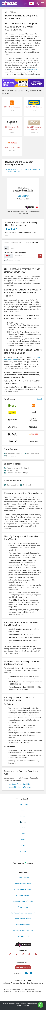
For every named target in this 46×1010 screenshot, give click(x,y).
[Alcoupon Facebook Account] (23, 954)
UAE (23, 810)
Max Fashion (34, 132)
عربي (25, 3)
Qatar (23, 834)
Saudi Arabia (23, 804)
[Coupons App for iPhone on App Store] (31, 973)
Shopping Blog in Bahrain (23, 889)
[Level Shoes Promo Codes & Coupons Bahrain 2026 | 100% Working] (33, 412)
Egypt (23, 839)
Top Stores (9, 399)
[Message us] (40, 1005)
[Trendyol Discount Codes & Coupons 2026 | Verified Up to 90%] (33, 427)
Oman (23, 828)
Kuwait (23, 816)
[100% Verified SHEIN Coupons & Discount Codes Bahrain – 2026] (12, 441)
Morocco (23, 851)
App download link (23, 967)
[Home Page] (9, 3)
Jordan (23, 845)
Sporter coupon (23, 936)
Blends (12, 132)
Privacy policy (23, 907)
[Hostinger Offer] (23, 83)
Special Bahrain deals (23, 884)
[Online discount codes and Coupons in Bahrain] (6, 12)
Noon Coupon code (23, 925)
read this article (33, 69)
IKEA (34, 110)
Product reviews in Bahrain (23, 930)
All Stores (13, 12)
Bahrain (23, 822)
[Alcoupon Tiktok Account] (29, 954)
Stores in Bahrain (23, 878)
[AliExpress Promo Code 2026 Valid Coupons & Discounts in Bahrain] (12, 143)
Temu (12, 110)
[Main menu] (42, 3)
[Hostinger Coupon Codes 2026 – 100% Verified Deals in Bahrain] (12, 419)
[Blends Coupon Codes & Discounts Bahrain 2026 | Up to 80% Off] (12, 122)
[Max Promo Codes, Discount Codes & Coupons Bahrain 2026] (34, 122)
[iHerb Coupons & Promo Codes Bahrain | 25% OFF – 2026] (12, 405)
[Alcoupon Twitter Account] (16, 954)
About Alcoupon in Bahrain (23, 901)
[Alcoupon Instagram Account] (10, 954)
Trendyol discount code (23, 919)
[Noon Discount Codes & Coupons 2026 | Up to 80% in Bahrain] (12, 412)
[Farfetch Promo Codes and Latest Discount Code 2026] (33, 441)
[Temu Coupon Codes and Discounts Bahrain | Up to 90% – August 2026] (12, 102)
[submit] (40, 256)
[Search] (37, 3)
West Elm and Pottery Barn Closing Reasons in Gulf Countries (24, 170)
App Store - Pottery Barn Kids (19, 784)
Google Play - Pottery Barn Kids (19, 787)
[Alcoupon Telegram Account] (35, 954)
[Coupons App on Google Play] (26, 973)
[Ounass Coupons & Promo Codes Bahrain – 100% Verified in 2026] (12, 427)
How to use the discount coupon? (23, 913)
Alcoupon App (23, 962)
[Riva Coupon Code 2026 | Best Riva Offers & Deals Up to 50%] (12, 434)
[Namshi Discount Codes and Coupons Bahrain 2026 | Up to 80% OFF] (33, 419)
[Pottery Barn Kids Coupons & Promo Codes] (23, 193)
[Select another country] (31, 3)
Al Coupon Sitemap (23, 895)
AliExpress (12, 150)
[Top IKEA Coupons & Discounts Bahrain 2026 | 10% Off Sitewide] (34, 102)
